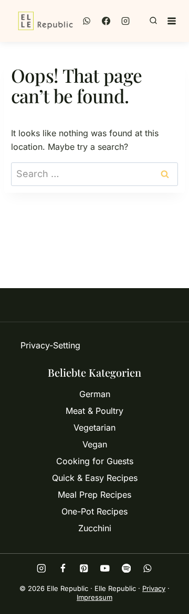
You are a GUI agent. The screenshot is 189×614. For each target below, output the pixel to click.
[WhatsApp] (86, 21)
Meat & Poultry (94, 410)
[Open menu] (171, 21)
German (94, 394)
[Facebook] (106, 21)
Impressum (94, 597)
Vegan (94, 444)
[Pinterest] (84, 568)
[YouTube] (105, 568)
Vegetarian (95, 427)
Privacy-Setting (50, 345)
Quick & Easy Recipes (95, 478)
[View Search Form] (153, 21)
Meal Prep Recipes (94, 494)
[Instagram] (125, 21)
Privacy (153, 588)
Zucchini (94, 528)
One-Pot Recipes (94, 511)
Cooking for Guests (94, 461)
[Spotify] (126, 568)
